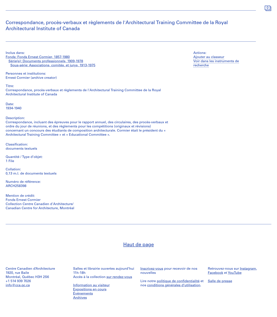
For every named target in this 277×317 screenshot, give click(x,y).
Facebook (215, 273)
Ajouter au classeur (208, 57)
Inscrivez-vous (151, 269)
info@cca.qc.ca (18, 285)
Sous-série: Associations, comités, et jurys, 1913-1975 (52, 65)
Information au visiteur (91, 285)
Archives (80, 298)
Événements (83, 294)
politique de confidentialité (178, 281)
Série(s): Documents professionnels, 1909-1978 (45, 61)
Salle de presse (220, 281)
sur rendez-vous (119, 277)
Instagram (248, 269)
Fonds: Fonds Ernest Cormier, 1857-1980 (38, 57)
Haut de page (138, 244)
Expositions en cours (89, 289)
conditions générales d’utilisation (173, 285)
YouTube (235, 273)
